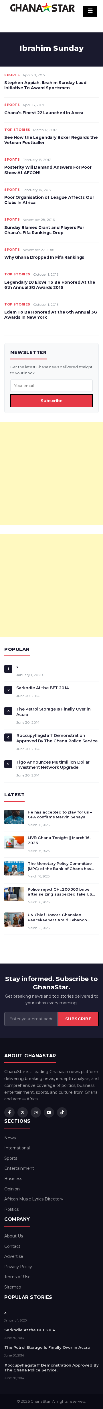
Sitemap (12, 1287)
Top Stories (17, 130)
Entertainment (19, 1168)
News (10, 1138)
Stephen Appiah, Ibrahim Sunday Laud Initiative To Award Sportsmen (45, 85)
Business (13, 1178)
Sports (12, 75)
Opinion (12, 1189)
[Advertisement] (51, 473)
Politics (11, 1209)
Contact (12, 1246)
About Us (13, 1236)
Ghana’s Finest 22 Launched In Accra (43, 112)
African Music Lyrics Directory (33, 1199)
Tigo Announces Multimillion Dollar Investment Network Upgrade (53, 765)
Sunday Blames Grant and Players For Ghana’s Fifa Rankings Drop (44, 230)
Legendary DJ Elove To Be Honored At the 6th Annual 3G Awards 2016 (49, 285)
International (17, 1148)
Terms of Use (17, 1276)
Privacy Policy (18, 1266)
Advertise (13, 1256)
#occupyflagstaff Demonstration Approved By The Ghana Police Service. (57, 738)
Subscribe (52, 400)
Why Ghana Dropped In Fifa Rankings (44, 257)
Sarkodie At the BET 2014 (42, 687)
